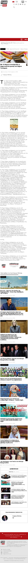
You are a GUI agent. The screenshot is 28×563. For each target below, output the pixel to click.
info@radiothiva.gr (7, 553)
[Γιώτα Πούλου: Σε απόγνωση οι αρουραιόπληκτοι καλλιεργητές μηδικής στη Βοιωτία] (14, 433)
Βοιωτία (13, 42)
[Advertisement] (14, 23)
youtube (20, 4)
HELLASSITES (20, 560)
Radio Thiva (4, 3)
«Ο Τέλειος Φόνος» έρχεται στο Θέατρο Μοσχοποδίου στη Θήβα (12, 359)
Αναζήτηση (14, 7)
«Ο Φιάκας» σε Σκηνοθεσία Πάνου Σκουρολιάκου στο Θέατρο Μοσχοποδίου (18, 497)
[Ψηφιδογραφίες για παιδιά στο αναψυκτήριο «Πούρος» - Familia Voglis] (14, 391)
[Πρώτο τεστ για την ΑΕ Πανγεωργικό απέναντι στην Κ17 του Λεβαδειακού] (14, 371)
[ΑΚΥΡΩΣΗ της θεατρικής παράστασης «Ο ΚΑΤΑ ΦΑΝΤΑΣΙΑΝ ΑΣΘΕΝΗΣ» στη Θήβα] (14, 411)
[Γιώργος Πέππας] (5, 518)
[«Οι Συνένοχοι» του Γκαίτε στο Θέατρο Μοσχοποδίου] (14, 454)
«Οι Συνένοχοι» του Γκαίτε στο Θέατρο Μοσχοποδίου (11, 462)
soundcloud (23, 4)
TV (26, 1)
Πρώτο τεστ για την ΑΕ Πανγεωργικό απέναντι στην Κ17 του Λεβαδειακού (11, 379)
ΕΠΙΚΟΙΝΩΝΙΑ (10, 558)
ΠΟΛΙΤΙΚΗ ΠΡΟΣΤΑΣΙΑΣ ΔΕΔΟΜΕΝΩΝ (18, 557)
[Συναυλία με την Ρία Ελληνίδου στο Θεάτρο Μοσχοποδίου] (5, 476)
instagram (18, 4)
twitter (16, 4)
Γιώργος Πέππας (16, 516)
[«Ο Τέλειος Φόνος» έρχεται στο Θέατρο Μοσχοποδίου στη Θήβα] (14, 351)
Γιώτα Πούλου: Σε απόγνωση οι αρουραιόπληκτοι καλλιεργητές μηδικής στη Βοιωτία (10, 441)
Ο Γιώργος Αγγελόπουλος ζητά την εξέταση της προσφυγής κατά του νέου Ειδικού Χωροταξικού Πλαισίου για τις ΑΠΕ (11, 314)
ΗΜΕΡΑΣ (11, 471)
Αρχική (2, 42)
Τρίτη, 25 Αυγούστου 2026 (8, 295)
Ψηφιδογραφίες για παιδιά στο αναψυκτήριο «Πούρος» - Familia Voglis (11, 399)
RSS (4, 558)
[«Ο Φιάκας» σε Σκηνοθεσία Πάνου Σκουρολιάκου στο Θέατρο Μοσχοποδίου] (5, 496)
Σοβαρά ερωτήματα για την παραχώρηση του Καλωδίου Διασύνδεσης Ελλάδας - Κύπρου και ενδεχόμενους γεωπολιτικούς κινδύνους (10, 337)
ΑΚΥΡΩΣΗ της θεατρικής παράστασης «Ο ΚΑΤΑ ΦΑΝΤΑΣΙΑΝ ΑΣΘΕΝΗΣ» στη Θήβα (11, 420)
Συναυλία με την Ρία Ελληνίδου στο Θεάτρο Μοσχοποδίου (19, 476)
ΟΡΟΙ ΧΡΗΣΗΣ (3, 557)
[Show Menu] (21, 39)
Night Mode (26, 39)
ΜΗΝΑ (17, 471)
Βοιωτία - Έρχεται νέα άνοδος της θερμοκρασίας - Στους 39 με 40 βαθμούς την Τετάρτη (11, 292)
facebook (14, 4)
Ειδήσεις (8, 42)
